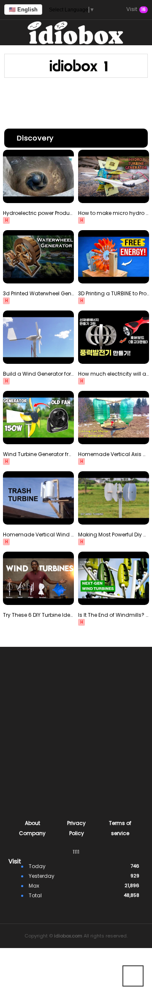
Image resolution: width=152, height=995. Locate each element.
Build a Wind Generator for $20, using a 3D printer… (38, 373)
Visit (136, 9)
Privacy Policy (76, 828)
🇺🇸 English (23, 9)
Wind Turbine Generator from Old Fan (38, 454)
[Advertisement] (76, 101)
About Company (32, 828)
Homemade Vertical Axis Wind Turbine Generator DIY (113, 454)
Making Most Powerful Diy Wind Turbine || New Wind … (113, 534)
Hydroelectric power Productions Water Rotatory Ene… (38, 213)
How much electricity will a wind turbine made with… (113, 373)
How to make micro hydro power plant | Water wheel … (113, 213)
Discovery (35, 138)
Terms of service (120, 828)
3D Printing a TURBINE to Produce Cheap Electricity (113, 293)
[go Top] (133, 976)
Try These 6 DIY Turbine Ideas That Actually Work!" (38, 614)
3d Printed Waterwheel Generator (38, 293)
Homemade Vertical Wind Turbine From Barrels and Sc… (38, 534)
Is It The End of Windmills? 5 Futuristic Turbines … (113, 614)
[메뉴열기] (12, 32)
